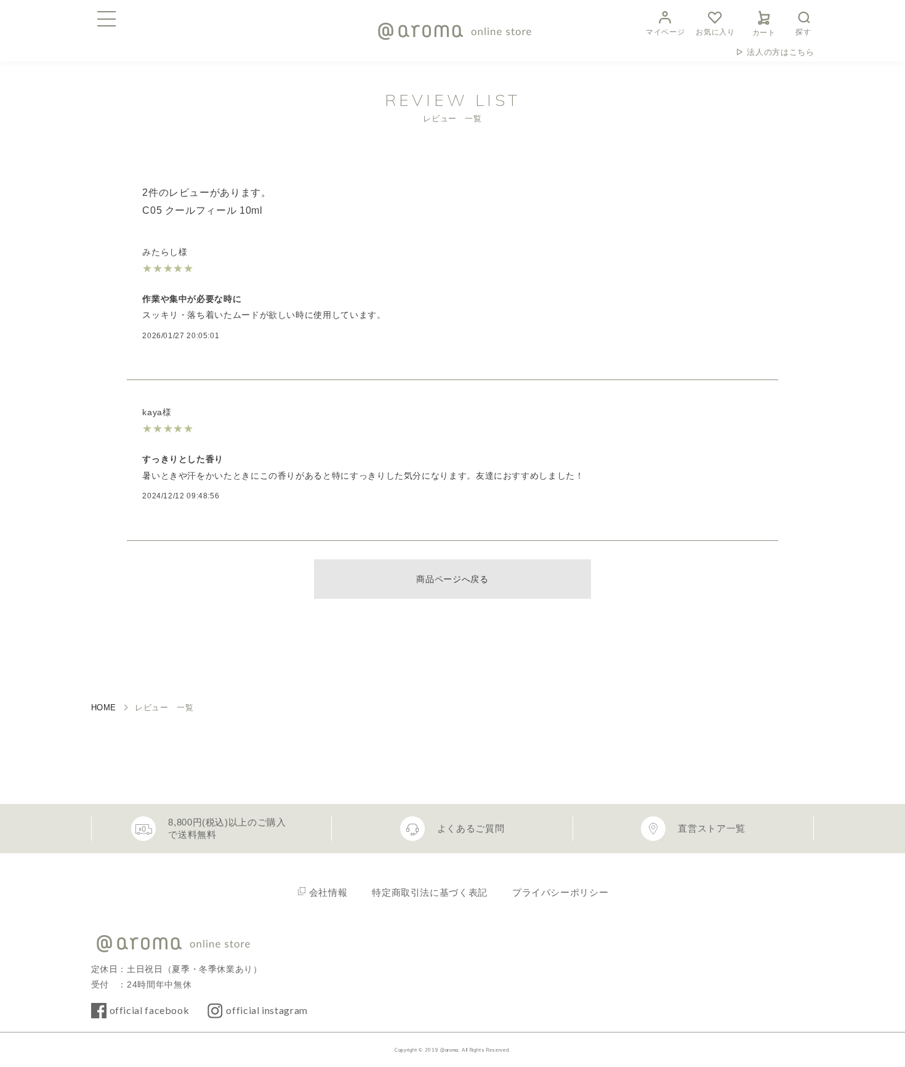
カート (764, 32)
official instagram (267, 1010)
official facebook (150, 1010)
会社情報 (328, 892)
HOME (104, 708)
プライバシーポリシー (560, 892)
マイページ (665, 32)
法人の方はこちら (780, 52)
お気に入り (715, 32)
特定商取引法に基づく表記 (430, 892)
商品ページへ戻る (452, 579)
